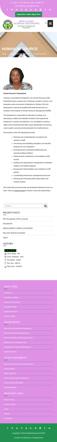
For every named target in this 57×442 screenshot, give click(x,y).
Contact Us (8, 293)
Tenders (7, 414)
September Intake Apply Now (28, 14)
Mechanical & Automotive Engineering (17, 328)
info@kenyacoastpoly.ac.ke (28, 6)
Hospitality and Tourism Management (17, 347)
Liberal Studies (9, 369)
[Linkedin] (16, 10)
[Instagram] (21, 10)
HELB (6, 409)
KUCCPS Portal (9, 404)
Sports (5, 238)
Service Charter (9, 316)
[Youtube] (26, 10)
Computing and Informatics (13, 383)
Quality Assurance (10, 311)
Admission (27, 438)
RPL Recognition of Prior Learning (15, 219)
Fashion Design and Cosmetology (16, 378)
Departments (7, 224)
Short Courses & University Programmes (18, 364)
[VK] (50, 10)
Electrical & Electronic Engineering (16, 333)
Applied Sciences (10, 352)
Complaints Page (10, 307)
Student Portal (9, 400)
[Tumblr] (45, 10)
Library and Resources (12, 302)
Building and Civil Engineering (15, 342)
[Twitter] (12, 10)
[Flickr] (40, 10)
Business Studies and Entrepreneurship (18, 338)
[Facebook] (7, 10)
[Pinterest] (36, 10)
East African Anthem (11, 297)
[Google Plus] (31, 10)
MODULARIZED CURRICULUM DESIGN (18, 228)
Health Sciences (10, 373)
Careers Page (19, 191)
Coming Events (37, 438)
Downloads (8, 418)
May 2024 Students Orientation (14, 233)
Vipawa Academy (10, 387)
